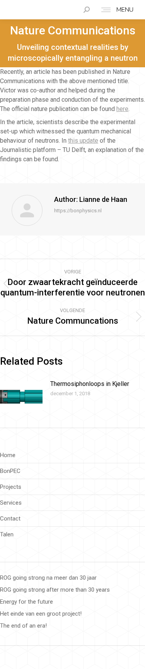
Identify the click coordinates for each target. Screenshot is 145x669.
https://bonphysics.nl (78, 210)
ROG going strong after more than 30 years (55, 589)
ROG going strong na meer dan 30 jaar (48, 577)
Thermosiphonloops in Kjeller (89, 383)
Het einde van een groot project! (41, 613)
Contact (10, 518)
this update (83, 140)
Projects (10, 486)
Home (7, 455)
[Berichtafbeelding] (21, 396)
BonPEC (10, 471)
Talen (7, 534)
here (122, 109)
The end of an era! (23, 625)
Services (11, 502)
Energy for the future (26, 601)
